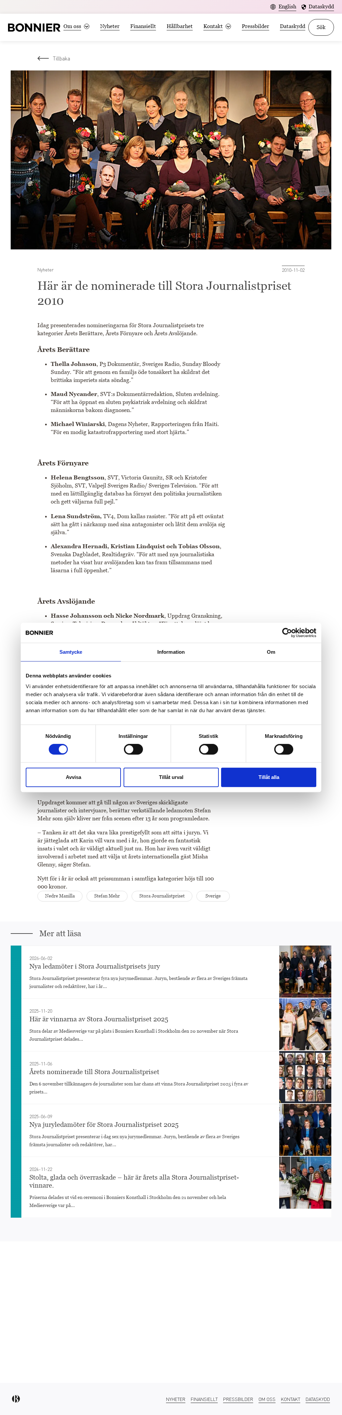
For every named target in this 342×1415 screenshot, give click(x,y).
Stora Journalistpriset (162, 895)
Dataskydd (292, 26)
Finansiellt (143, 26)
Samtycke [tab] (70, 652)
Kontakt (290, 1399)
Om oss (267, 1399)
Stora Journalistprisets (166, 325)
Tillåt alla (269, 777)
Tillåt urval (171, 777)
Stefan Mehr (107, 895)
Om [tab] (271, 652)
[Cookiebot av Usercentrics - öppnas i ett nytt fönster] (287, 633)
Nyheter (110, 26)
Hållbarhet (180, 26)
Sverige (213, 895)
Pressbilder (255, 26)
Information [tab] (171, 652)
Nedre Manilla (60, 895)
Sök (321, 27)
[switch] (133, 749)
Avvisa (73, 777)
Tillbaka (61, 58)
